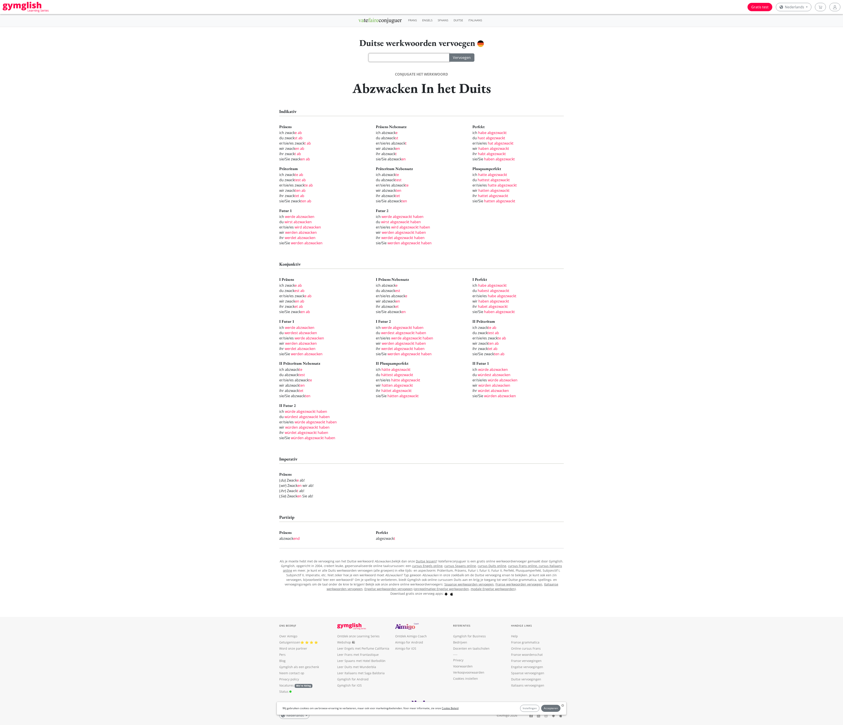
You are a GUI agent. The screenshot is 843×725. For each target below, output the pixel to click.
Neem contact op (291, 673)
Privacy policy (289, 679)
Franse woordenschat (527, 654)
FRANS (412, 20)
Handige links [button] (521, 625)
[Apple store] (451, 593)
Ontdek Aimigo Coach (411, 636)
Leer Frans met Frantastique (358, 654)
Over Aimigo (288, 636)
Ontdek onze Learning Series (358, 636)
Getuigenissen (289, 642)
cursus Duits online (492, 566)
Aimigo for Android (409, 642)
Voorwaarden (463, 666)
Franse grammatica (525, 642)
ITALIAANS (475, 20)
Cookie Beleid (450, 708)
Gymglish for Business (469, 636)
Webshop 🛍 (346, 642)
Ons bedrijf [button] (287, 625)
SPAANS (443, 20)
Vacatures (286, 685)
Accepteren (551, 708)
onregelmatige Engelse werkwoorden (441, 589)
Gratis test (760, 7)
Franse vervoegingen (526, 661)
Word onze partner (293, 648)
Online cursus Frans (526, 648)
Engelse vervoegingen (527, 667)
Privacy (458, 660)
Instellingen (530, 708)
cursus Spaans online (460, 566)
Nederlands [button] (794, 7)
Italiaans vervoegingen (527, 685)
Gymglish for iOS (349, 685)
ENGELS (427, 20)
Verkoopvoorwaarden (468, 672)
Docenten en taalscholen (471, 648)
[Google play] (446, 593)
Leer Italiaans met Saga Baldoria (361, 673)
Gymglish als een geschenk (299, 667)
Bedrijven (460, 642)
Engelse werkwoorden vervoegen (388, 589)
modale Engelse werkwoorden (493, 589)
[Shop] (820, 7)
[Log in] (834, 7)
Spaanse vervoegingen (527, 673)
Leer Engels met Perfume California (363, 648)
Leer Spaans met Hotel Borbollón (361, 661)
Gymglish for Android (353, 679)
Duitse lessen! (426, 561)
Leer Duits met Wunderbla (356, 667)
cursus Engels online (427, 566)
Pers (282, 654)
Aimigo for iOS (405, 648)
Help (514, 636)
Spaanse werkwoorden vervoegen (469, 584)
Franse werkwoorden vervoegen (518, 584)
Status (284, 691)
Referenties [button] (461, 625)
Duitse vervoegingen (526, 679)
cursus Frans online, (523, 566)
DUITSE (458, 20)
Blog (282, 661)
